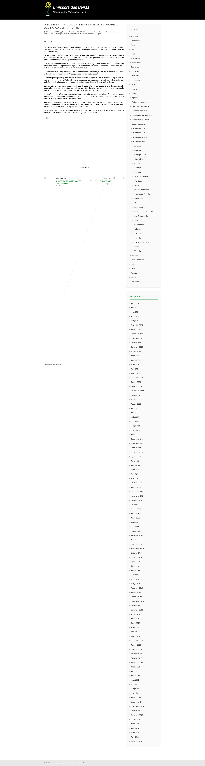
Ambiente (134, 36)
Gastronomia (136, 80)
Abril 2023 (135, 369)
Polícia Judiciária (137, 260)
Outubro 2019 (136, 553)
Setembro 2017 (137, 662)
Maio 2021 (135, 470)
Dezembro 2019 (137, 544)
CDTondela (137, 58)
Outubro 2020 (136, 500)
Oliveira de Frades (141, 190)
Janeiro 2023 (136, 382)
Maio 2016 (135, 733)
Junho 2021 (135, 465)
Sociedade (91, 34)
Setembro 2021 (137, 452)
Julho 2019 (135, 566)
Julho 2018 (135, 619)
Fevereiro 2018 (137, 641)
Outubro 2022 (136, 395)
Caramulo (138, 150)
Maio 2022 (135, 417)
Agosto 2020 (136, 509)
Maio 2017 (135, 680)
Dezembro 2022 (137, 386)
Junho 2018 (135, 623)
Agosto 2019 (136, 562)
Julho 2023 (135, 356)
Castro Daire (139, 159)
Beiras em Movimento (140, 102)
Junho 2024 (135, 307)
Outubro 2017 (136, 658)
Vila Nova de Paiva (141, 242)
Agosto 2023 (136, 351)
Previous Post (68, 180)
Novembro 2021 (137, 443)
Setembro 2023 (137, 347)
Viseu (136, 247)
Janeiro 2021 (136, 487)
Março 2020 (135, 531)
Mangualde (138, 172)
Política (134, 264)
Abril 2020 (135, 527)
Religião (134, 273)
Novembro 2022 (137, 391)
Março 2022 (135, 426)
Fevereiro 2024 (137, 325)
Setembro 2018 (137, 610)
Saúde (133, 277)
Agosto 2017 (136, 667)
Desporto (134, 49)
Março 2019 (135, 584)
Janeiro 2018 (136, 645)
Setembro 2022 (137, 400)
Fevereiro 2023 (137, 378)
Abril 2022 (135, 421)
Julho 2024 (135, 303)
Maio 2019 (135, 575)
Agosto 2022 (136, 404)
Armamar (138, 146)
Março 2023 (135, 373)
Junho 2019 (135, 570)
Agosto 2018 (136, 614)
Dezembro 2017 (137, 649)
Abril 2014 (135, 737)
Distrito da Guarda (105, 32)
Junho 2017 (135, 676)
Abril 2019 (135, 579)
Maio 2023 (135, 364)
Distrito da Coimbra (92, 32)
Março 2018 (135, 636)
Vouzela (137, 251)
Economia (135, 67)
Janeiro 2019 (136, 592)
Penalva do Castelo (142, 194)
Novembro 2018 (137, 601)
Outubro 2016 (136, 711)
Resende (137, 203)
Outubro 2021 (136, 448)
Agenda (58, 185)
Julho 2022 (135, 408)
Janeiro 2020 (136, 540)
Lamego (137, 168)
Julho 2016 (135, 724)
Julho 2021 (135, 461)
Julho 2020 (135, 513)
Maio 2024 (135, 312)
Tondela (137, 238)
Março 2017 (135, 689)
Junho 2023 (135, 360)
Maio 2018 (135, 627)
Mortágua (138, 181)
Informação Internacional (142, 115)
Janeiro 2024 (136, 329)
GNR (133, 84)
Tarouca (137, 233)
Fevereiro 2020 (137, 535)
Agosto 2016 (136, 719)
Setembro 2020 (137, 505)
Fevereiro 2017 (137, 693)
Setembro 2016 (137, 715)
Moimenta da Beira (141, 177)
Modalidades (137, 63)
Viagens (98, 34)
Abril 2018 (135, 632)
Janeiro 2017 (136, 697)
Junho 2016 (135, 728)
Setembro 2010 (137, 741)
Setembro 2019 (137, 557)
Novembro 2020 (137, 496)
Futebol (135, 54)
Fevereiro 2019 (137, 588)
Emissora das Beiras (140, 111)
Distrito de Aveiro (117, 32)
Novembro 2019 (137, 548)
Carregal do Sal (140, 155)
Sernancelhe (139, 225)
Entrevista (135, 76)
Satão (136, 220)
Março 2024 (135, 321)
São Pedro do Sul (141, 216)
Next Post (100, 180)
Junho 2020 (135, 518)
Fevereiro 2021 (137, 483)
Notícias (84, 34)
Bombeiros (135, 41)
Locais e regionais (75, 34)
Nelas (136, 185)
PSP (133, 269)
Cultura (133, 45)
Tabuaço (137, 229)
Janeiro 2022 (136, 435)
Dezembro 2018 (137, 597)
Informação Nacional (62, 34)
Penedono (138, 198)
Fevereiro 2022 (137, 430)
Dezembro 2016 (137, 702)
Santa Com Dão (140, 207)
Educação (135, 71)
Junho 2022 (135, 413)
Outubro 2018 (136, 605)
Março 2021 (135, 478)
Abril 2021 (135, 474)
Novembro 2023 (137, 338)
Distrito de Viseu (49, 34)
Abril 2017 (135, 684)
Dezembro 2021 (137, 439)
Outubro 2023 (136, 343)
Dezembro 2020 (137, 492)
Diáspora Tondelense (140, 106)
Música (134, 89)
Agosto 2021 (136, 456)
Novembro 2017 (137, 654)
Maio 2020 (135, 522)
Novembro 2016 (137, 706)
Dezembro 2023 (137, 334)
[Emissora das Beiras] (67, 16)
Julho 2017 (135, 671)
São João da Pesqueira (143, 212)
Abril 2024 (135, 316)
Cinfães (137, 163)
